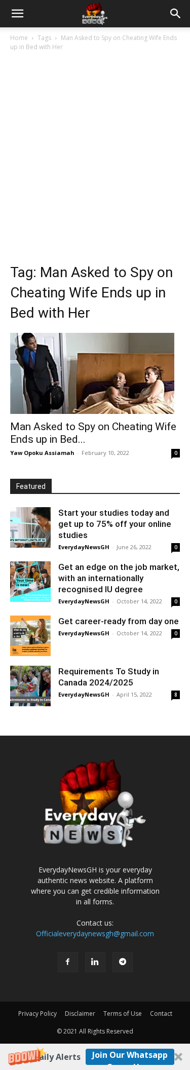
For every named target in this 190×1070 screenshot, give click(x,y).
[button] (95, 1057)
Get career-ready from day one (118, 621)
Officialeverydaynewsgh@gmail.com (95, 933)
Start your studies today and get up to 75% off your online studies (114, 524)
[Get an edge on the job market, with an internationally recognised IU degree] (30, 581)
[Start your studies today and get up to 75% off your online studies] (30, 527)
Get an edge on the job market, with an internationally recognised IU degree (118, 578)
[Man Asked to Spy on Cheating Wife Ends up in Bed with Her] (95, 373)
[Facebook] (68, 962)
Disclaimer (80, 1013)
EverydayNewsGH (83, 547)
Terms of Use (122, 1013)
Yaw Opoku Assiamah (42, 452)
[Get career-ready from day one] (30, 636)
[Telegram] (122, 962)
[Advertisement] (95, 153)
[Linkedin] (95, 962)
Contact (161, 1013)
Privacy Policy (37, 1013)
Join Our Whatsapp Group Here (130, 1057)
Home (19, 37)
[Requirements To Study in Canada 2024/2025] (30, 686)
